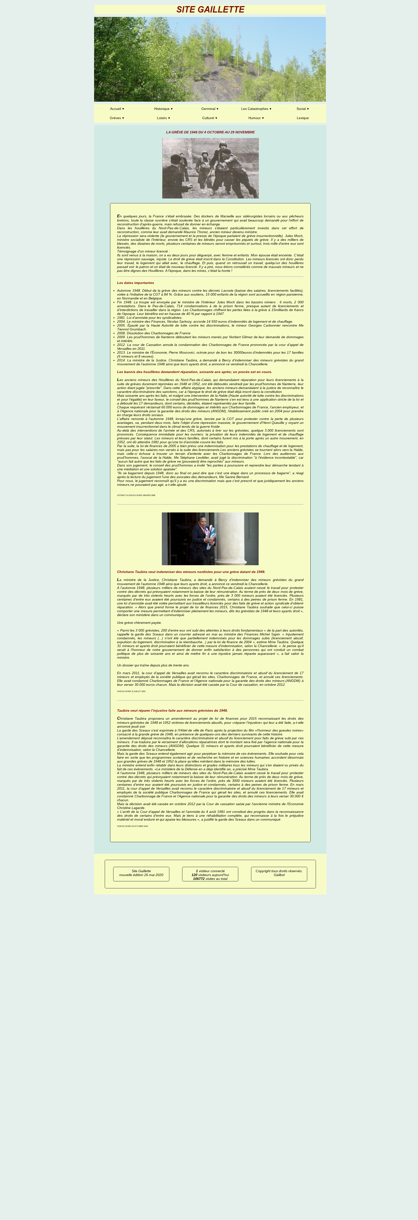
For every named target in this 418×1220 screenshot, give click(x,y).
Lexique (303, 118)
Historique (162, 109)
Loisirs (162, 118)
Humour (254, 118)
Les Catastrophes (254, 109)
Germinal (208, 109)
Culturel (208, 118)
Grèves (115, 118)
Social (301, 109)
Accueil (115, 109)
